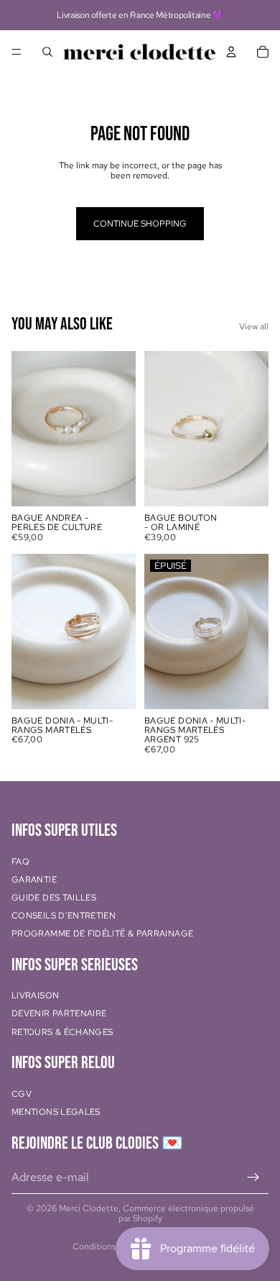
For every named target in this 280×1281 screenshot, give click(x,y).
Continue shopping (140, 223)
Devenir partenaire (58, 1014)
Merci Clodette (88, 1208)
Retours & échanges (62, 1032)
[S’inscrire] (253, 1177)
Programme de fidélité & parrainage (102, 934)
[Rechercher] (47, 52)
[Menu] (16, 51)
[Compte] (231, 52)
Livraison (35, 996)
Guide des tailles (53, 897)
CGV (21, 1094)
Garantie (34, 879)
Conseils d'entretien (63, 915)
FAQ (20, 861)
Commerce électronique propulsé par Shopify (186, 1213)
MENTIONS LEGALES (56, 1112)
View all (254, 327)
